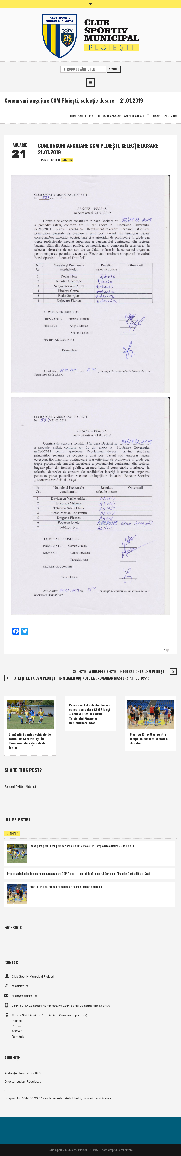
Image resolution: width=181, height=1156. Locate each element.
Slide (42, 724)
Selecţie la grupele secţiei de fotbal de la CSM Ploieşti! (119, 671)
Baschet (135, 718)
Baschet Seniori (153, 718)
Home (73, 115)
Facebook (9, 786)
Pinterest (30, 786)
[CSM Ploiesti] (90, 35)
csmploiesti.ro (20, 985)
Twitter (20, 786)
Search (113, 69)
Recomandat (28, 724)
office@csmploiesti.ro (24, 995)
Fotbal (13, 724)
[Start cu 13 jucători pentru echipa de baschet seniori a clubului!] (17, 893)
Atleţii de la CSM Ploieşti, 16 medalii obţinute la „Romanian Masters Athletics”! (81, 678)
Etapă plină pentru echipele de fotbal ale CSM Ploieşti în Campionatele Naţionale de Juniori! (30, 741)
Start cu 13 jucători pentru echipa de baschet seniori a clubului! (148, 738)
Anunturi (85, 115)
